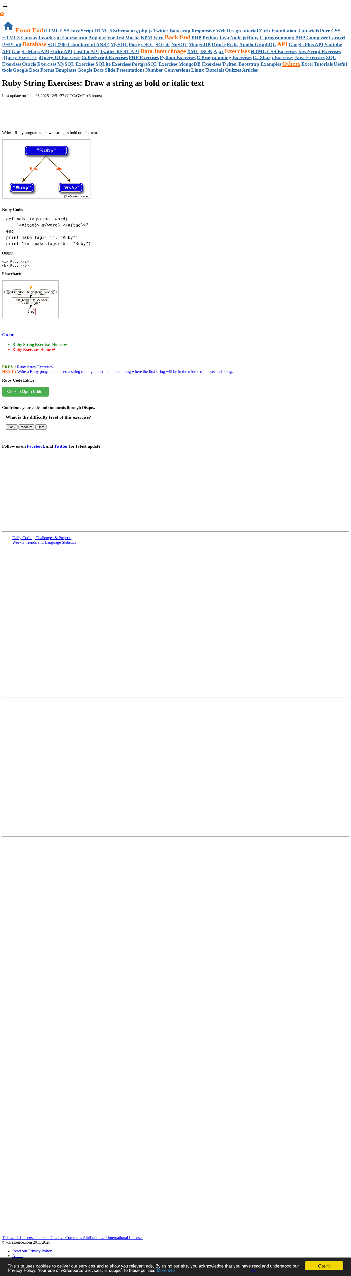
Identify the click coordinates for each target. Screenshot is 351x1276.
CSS (64, 30)
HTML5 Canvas (19, 37)
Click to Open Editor (25, 391)
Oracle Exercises (39, 64)
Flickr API (61, 51)
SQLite (162, 44)
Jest (120, 37)
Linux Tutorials (207, 70)
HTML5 (103, 30)
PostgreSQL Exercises (155, 64)
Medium (26, 427)
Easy (11, 427)
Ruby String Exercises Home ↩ (39, 344)
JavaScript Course (57, 37)
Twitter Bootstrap (171, 30)
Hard (41, 427)
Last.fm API (86, 51)
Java (224, 37)
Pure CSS (330, 30)
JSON (206, 51)
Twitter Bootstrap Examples (251, 64)
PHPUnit (11, 44)
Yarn (158, 37)
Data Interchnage (163, 51)
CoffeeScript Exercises (104, 57)
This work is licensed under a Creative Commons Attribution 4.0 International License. (72, 1237)
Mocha (132, 37)
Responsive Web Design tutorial (224, 30)
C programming (277, 37)
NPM (146, 37)
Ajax (219, 51)
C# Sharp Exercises (273, 57)
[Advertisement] (62, 117)
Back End (177, 37)
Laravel (337, 37)
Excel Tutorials (317, 64)
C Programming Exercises (224, 57)
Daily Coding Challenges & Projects (41, 538)
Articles (250, 70)
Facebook (36, 446)
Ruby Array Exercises (34, 367)
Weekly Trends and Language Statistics (44, 542)
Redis (232, 44)
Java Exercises (309, 57)
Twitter (61, 446)
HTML (51, 30)
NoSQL (179, 44)
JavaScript (81, 30)
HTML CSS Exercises (274, 51)
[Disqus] (175, 769)
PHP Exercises (144, 57)
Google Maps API (30, 51)
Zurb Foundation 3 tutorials (289, 30)
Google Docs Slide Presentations (110, 70)
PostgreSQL (141, 44)
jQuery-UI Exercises (59, 57)
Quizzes (233, 70)
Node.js (238, 37)
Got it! (324, 1265)
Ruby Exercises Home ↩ (33, 349)
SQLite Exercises (113, 64)
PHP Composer (311, 37)
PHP (196, 37)
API (282, 44)
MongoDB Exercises (200, 64)
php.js (145, 30)
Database (34, 44)
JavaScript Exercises (319, 51)
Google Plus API (306, 44)
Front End (29, 30)
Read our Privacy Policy (32, 1251)
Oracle (219, 44)
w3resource (11, 11)
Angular (97, 37)
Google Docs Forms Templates (44, 70)
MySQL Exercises (76, 64)
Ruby (253, 37)
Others (291, 63)
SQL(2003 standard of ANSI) (78, 44)
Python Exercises (178, 57)
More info (166, 1270)
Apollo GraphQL (257, 44)
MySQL (119, 44)
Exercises (237, 51)
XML (193, 51)
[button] (175, 5)
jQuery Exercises (19, 57)
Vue (111, 37)
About (17, 1255)
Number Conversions (167, 70)
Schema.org (125, 30)
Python (210, 37)
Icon (82, 37)
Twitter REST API (119, 51)
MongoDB (200, 44)
